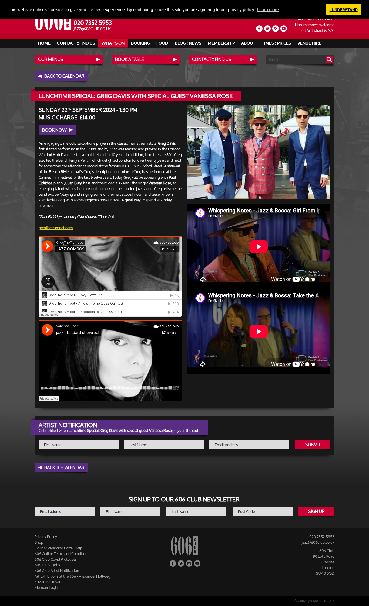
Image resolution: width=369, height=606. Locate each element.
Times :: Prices (276, 43)
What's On (113, 43)
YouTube (283, 28)
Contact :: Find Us (76, 43)
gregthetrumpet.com (56, 228)
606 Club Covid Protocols (55, 559)
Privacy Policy (46, 536)
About (248, 43)
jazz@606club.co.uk (92, 29)
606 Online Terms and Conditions (62, 553)
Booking (140, 43)
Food (162, 43)
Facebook (259, 28)
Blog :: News (188, 43)
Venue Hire (309, 43)
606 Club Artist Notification (57, 570)
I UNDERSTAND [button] (344, 10)
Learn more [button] (268, 9)
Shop (39, 542)
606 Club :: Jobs (47, 565)
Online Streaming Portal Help (58, 548)
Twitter (267, 28)
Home (44, 43)
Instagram (275, 28)
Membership (221, 43)
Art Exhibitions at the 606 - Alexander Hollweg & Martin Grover (72, 579)
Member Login (46, 587)
